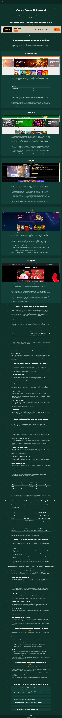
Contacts (59, 1)
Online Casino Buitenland (52, 1)
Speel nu (56, 29)
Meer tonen (31, 17)
